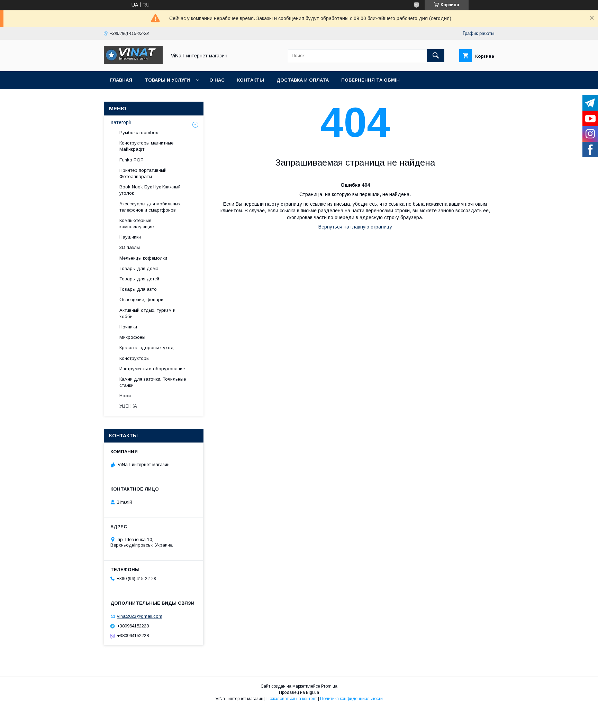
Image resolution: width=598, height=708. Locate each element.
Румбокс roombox (138, 132)
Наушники (130, 237)
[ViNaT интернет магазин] (133, 62)
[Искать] (435, 55)
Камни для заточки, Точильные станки (152, 382)
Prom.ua (329, 686)
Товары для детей (139, 278)
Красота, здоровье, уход (146, 347)
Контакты (250, 80)
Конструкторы (134, 358)
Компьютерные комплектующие (136, 223)
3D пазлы (129, 247)
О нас (217, 80)
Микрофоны (132, 337)
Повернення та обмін (370, 80)
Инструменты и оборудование (152, 368)
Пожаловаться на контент (291, 698)
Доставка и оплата (303, 80)
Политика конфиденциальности (351, 698)
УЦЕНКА (128, 406)
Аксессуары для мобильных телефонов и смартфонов (150, 207)
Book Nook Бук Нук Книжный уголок (150, 190)
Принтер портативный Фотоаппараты (142, 173)
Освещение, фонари (141, 299)
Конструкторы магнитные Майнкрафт (146, 146)
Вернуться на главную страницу (355, 227)
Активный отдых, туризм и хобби (147, 313)
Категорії (121, 122)
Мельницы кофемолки (143, 258)
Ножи (125, 395)
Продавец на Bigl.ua (299, 692)
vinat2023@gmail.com (139, 616)
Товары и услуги (167, 80)
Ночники (128, 326)
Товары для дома (138, 268)
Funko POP (131, 159)
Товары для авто (138, 289)
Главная (121, 80)
